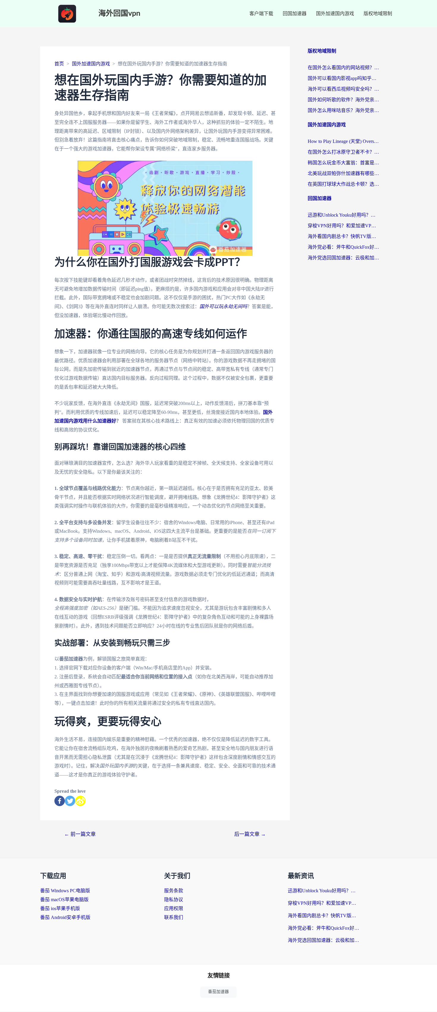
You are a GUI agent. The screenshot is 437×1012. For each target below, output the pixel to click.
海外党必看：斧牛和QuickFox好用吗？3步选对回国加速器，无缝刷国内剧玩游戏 (343, 247)
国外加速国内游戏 (335, 13)
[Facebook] (59, 801)
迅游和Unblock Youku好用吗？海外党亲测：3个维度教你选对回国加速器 (343, 214)
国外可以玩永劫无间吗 (223, 306)
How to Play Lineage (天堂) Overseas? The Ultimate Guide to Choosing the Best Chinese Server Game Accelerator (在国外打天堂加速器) (343, 141)
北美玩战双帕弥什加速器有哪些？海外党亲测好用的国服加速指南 (343, 173)
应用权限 (173, 908)
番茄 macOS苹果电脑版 (64, 899)
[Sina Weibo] (80, 801)
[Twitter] (70, 801)
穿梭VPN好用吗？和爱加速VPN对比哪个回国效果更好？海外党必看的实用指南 (343, 225)
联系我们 (173, 917)
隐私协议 (173, 899)
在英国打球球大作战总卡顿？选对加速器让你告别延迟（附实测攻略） (343, 184)
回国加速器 (294, 13)
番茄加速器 (218, 991)
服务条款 (173, 890)
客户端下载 (261, 13)
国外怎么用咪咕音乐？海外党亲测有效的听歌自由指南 (343, 110)
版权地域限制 (378, 13)
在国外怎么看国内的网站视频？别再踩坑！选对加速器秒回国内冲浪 (343, 67)
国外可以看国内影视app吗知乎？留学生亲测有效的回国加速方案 (343, 78)
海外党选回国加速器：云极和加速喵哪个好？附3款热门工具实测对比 (343, 257)
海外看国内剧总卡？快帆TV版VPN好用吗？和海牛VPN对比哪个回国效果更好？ (343, 236)
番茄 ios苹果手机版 (60, 908)
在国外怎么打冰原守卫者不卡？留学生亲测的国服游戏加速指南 (343, 152)
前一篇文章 (80, 834)
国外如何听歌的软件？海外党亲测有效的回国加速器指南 (343, 99)
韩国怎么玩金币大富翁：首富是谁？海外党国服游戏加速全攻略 (343, 162)
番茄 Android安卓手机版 (65, 917)
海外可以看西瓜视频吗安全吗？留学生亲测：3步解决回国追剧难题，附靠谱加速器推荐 (343, 89)
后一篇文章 (250, 834)
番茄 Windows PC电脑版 (65, 890)
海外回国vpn (119, 13)
